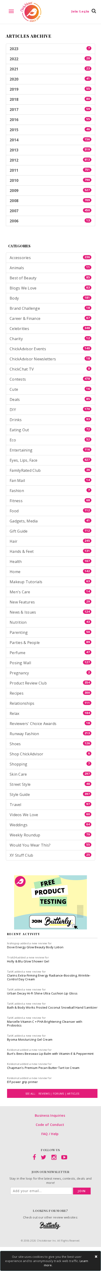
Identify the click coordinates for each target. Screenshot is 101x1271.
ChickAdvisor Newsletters (50, 359)
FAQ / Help (50, 1134)
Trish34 (12, 957)
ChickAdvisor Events (50, 348)
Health (50, 561)
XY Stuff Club (50, 855)
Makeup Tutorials (50, 581)
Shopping (50, 764)
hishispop (13, 943)
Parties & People (50, 642)
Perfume (50, 652)
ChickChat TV (50, 369)
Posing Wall (50, 662)
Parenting (50, 632)
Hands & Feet (50, 551)
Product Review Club (50, 683)
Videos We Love (50, 814)
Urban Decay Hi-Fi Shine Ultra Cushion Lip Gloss (42, 993)
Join (82, 1191)
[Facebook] (34, 1158)
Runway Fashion (50, 733)
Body (50, 298)
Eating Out (50, 429)
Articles (73, 1093)
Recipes (50, 693)
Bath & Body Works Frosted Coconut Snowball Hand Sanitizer (52, 1007)
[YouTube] (64, 1158)
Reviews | (46, 1093)
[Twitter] (43, 1158)
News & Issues (50, 612)
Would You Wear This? (50, 845)
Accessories (50, 257)
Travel (50, 804)
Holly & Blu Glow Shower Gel (28, 961)
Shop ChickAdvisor (50, 754)
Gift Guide (50, 531)
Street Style (50, 784)
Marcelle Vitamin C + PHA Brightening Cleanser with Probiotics (44, 1023)
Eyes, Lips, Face (50, 460)
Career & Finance (50, 318)
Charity (50, 338)
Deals (50, 399)
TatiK (10, 971)
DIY (50, 409)
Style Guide (50, 794)
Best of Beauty (50, 278)
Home (50, 571)
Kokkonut (13, 1049)
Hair (50, 541)
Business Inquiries (50, 1115)
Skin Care (50, 774)
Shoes (50, 743)
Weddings (50, 824)
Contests (50, 379)
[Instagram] (54, 1158)
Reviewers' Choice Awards (50, 723)
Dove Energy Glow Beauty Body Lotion (35, 947)
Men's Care (50, 592)
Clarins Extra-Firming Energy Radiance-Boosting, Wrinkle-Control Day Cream (49, 977)
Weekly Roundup (50, 835)
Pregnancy (50, 673)
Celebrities (50, 328)
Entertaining (50, 450)
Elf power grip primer (22, 1082)
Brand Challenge (50, 308)
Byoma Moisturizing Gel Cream (29, 1039)
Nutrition (50, 622)
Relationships (50, 703)
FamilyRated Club (50, 470)
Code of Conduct (50, 1124)
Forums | (60, 1093)
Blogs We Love (50, 288)
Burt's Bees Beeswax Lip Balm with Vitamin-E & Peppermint (50, 1053)
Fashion (50, 490)
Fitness (50, 500)
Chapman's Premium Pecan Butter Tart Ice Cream (43, 1068)
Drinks (50, 419)
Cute (50, 389)
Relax (50, 713)
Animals (50, 267)
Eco (50, 440)
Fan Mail (50, 480)
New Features (50, 602)
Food (50, 510)
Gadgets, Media (50, 521)
